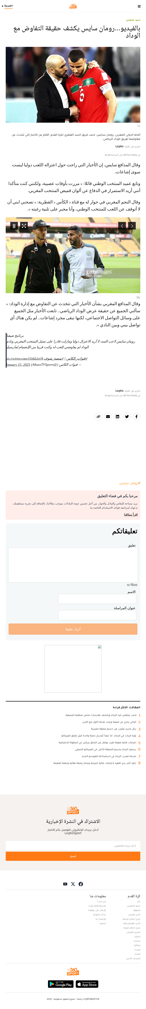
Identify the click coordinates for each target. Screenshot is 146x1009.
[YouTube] (65, 883)
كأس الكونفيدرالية (131, 923)
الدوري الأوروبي (133, 932)
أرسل (73, 856)
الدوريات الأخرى (133, 958)
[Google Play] (61, 983)
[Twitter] (73, 883)
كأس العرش (134, 914)
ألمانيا (137, 954)
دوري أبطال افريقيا (131, 919)
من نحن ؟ (101, 901)
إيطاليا (137, 945)
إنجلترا (137, 936)
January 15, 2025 (18, 364)
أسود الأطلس (133, 20)
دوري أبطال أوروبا (131, 927)
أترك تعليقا (73, 629)
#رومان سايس (129, 483)
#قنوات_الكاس (76, 359)
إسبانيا (137, 940)
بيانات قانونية (99, 914)
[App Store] (87, 983)
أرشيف (102, 923)
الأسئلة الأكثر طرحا (97, 905)
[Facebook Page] (81, 883)
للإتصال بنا (101, 919)
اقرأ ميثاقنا (131, 514)
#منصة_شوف (53, 359)
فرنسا (137, 949)
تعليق (132, 545)
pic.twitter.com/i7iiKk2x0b (24, 359)
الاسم (132, 592)
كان (138, 901)
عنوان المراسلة (125, 608)
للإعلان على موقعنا (97, 910)
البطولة (136, 910)
